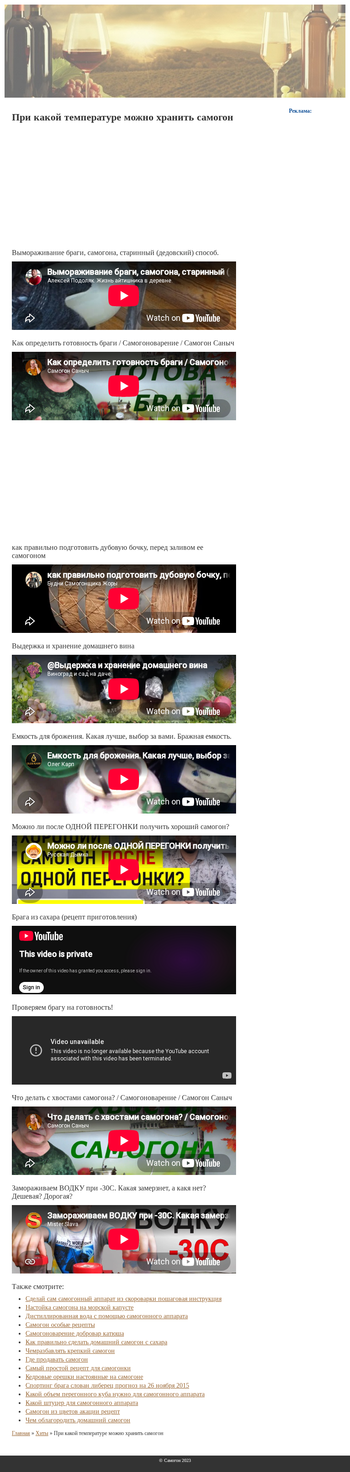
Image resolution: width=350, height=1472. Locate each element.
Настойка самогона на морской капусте (80, 1307)
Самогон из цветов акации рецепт (73, 1411)
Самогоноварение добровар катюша (75, 1333)
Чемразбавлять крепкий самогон (70, 1350)
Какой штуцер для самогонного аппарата (82, 1402)
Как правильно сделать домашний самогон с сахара (96, 1342)
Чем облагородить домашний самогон (78, 1420)
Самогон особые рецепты (60, 1324)
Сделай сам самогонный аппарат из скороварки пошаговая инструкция (123, 1298)
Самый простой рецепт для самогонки (78, 1368)
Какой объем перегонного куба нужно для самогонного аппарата (115, 1394)
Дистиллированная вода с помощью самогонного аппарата (107, 1316)
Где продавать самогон (57, 1359)
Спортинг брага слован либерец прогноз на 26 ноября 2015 (107, 1385)
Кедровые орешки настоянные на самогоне (84, 1376)
